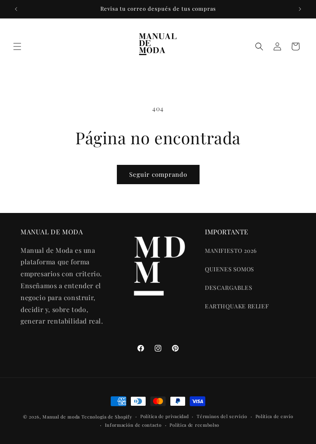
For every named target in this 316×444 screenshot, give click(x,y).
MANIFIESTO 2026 (231, 250)
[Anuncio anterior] (16, 9)
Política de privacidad (164, 416)
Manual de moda (61, 417)
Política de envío (274, 416)
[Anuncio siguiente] (300, 9)
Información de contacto (133, 425)
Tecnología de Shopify (106, 417)
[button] (17, 46)
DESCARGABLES (228, 287)
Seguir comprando (158, 174)
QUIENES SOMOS (229, 269)
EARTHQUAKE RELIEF (237, 306)
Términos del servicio (222, 416)
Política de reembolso (194, 425)
